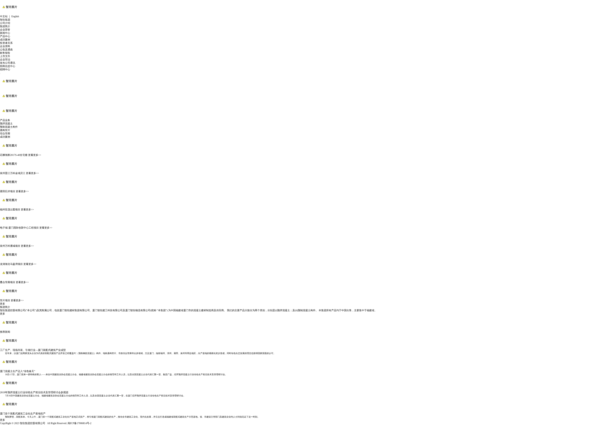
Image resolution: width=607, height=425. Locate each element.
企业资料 (5, 46)
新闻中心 (5, 33)
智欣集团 (5, 19)
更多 (2, 303)
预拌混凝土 (6, 123)
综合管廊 (5, 133)
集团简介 (5, 26)
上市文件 (5, 56)
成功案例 (5, 39)
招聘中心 (5, 69)
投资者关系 (6, 43)
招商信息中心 (7, 66)
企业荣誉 (5, 29)
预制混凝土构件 (9, 126)
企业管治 (5, 59)
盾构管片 (5, 130)
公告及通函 (6, 49)
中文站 (4, 16)
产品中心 (5, 36)
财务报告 (5, 53)
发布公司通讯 (7, 62)
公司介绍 (5, 23)
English (15, 16)
